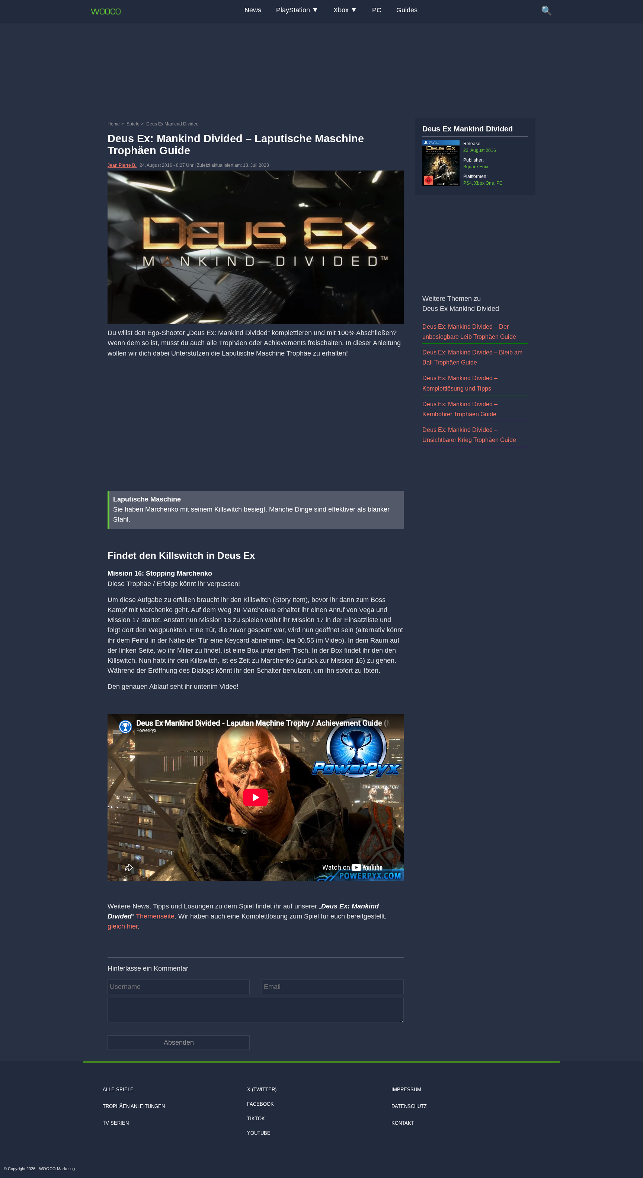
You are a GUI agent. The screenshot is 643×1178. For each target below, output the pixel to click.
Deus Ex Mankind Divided (467, 129)
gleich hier (123, 926)
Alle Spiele (118, 1089)
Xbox (341, 10)
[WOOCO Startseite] (106, 12)
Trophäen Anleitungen (134, 1106)
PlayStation (293, 10)
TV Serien (116, 1123)
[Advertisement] (321, 68)
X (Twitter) (261, 1089)
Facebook (260, 1104)
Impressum (406, 1089)
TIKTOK (256, 1118)
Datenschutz (409, 1106)
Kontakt (402, 1123)
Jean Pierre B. (122, 165)
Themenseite (155, 916)
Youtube (259, 1133)
